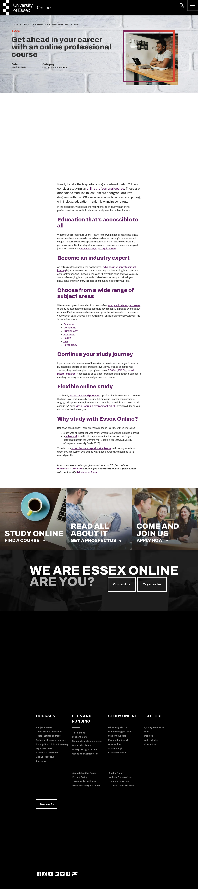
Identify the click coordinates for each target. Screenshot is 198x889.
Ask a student (151, 740)
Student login (115, 748)
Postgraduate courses (48, 736)
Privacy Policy (79, 777)
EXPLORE (153, 716)
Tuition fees (78, 733)
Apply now (150, 540)
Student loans (80, 737)
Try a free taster (44, 748)
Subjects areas (44, 727)
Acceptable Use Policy (84, 773)
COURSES (45, 716)
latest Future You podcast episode (91, 448)
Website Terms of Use (120, 777)
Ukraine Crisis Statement (122, 785)
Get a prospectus (93, 540)
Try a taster (152, 584)
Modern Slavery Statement (86, 785)
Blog (25, 24)
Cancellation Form (119, 781)
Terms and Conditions (84, 781)
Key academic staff (118, 740)
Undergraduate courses (49, 732)
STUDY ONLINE (122, 716)
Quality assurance (154, 727)
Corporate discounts (83, 745)
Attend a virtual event (47, 753)
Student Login (46, 804)
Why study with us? (118, 727)
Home (15, 24)
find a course (22, 540)
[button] (182, 5)
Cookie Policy (116, 773)
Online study (60, 67)
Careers (47, 67)
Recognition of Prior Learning (52, 744)
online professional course (105, 188)
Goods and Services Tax (85, 754)
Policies (148, 736)
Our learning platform (119, 732)
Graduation (114, 744)
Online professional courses (51, 740)
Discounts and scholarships (87, 741)
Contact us (121, 584)
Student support (117, 736)
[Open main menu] (192, 5)
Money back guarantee (84, 749)
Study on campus (117, 753)
